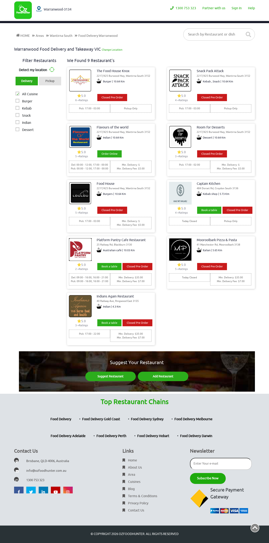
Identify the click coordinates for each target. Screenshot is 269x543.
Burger (27, 101)
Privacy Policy (137, 503)
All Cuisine (30, 94)
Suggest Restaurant (111, 376)
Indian (26, 123)
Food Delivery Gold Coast (101, 419)
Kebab (27, 108)
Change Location (112, 50)
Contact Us (135, 510)
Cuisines (133, 482)
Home (132, 460)
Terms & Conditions (142, 496)
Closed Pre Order (112, 97)
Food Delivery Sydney (147, 419)
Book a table (209, 210)
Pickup (49, 81)
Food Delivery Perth (111, 436)
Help (251, 8)
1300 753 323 (185, 8)
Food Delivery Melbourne (193, 419)
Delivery (26, 81)
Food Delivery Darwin (196, 436)
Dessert (28, 130)
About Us (134, 467)
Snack (26, 116)
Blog (131, 489)
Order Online (109, 154)
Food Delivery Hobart (153, 436)
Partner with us (213, 8)
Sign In (237, 8)
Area (131, 475)
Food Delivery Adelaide (68, 436)
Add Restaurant (163, 376)
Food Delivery (60, 419)
